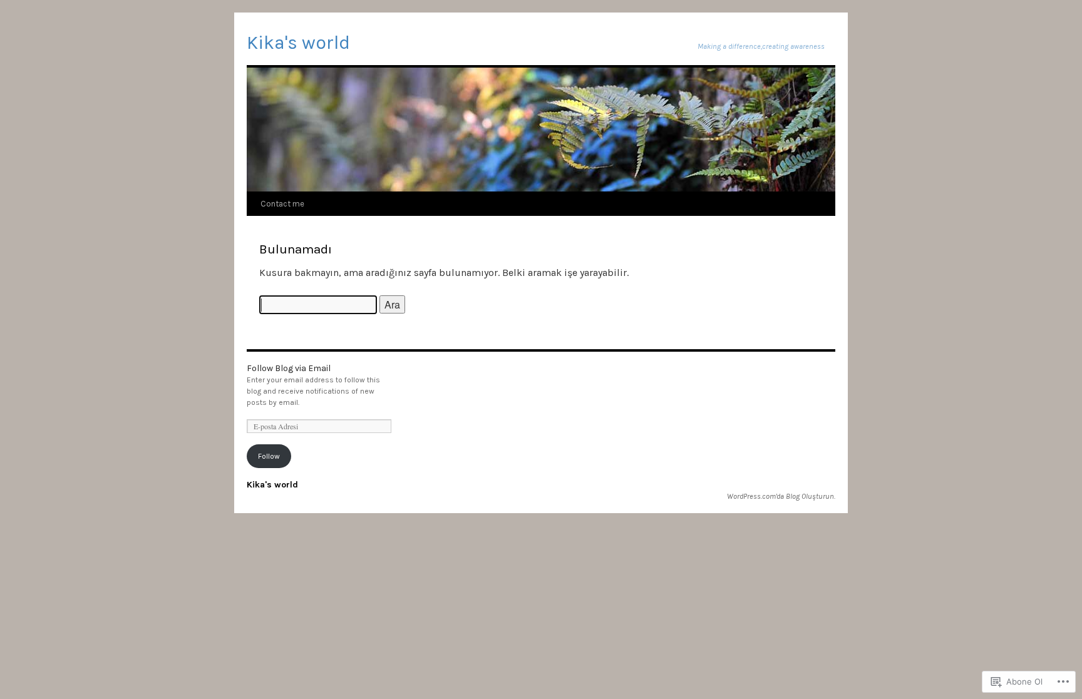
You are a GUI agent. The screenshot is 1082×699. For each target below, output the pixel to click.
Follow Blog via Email (289, 368)
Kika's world (298, 42)
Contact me (282, 203)
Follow (269, 456)
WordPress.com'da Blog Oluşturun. (781, 496)
